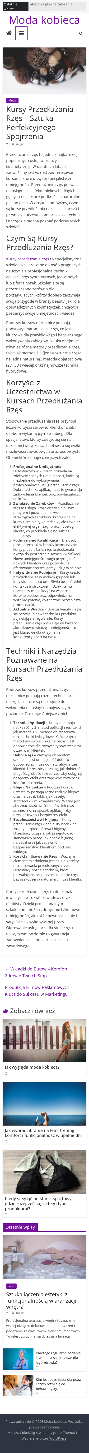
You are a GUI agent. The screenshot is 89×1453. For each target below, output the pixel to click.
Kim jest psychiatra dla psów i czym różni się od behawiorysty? (58, 1384)
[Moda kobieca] (9, 33)
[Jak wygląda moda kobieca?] (44, 1021)
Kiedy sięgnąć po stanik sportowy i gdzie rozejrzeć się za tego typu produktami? (39, 1204)
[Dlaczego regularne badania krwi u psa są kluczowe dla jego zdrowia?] (18, 1351)
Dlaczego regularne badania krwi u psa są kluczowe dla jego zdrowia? (58, 1357)
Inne (11, 1286)
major (20, 144)
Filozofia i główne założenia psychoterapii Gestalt (50, 6)
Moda (12, 100)
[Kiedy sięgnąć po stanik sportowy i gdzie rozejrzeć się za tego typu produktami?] (44, 1152)
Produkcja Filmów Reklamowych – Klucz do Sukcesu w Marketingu (39, 990)
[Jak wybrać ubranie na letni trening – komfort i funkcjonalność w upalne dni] (44, 1084)
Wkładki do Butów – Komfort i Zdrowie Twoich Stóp (37, 972)
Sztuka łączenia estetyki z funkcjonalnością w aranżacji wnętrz (41, 1300)
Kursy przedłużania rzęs (27, 259)
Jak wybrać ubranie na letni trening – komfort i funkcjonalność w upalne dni (43, 1132)
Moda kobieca (44, 19)
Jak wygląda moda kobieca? (32, 1067)
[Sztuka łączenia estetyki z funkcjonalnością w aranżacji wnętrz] (44, 1238)
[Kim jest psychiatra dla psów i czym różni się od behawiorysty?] (18, 1377)
